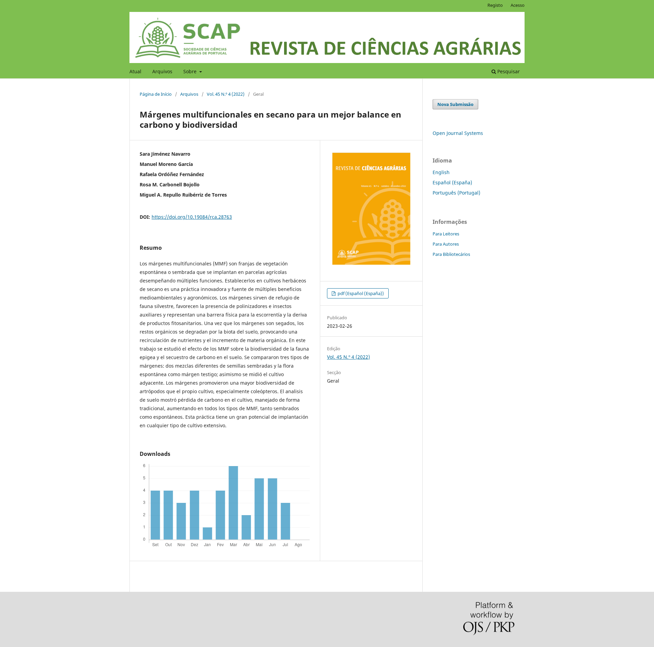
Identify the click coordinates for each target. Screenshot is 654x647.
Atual (135, 71)
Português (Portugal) (456, 192)
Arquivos (162, 71)
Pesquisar (508, 71)
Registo (495, 5)
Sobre (190, 71)
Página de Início (156, 94)
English (441, 172)
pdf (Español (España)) (360, 293)
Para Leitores (446, 234)
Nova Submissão (455, 104)
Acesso (518, 5)
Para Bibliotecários (451, 254)
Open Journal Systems (458, 133)
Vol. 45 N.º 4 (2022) (226, 94)
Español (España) (452, 182)
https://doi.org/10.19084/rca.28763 (192, 217)
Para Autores (446, 244)
